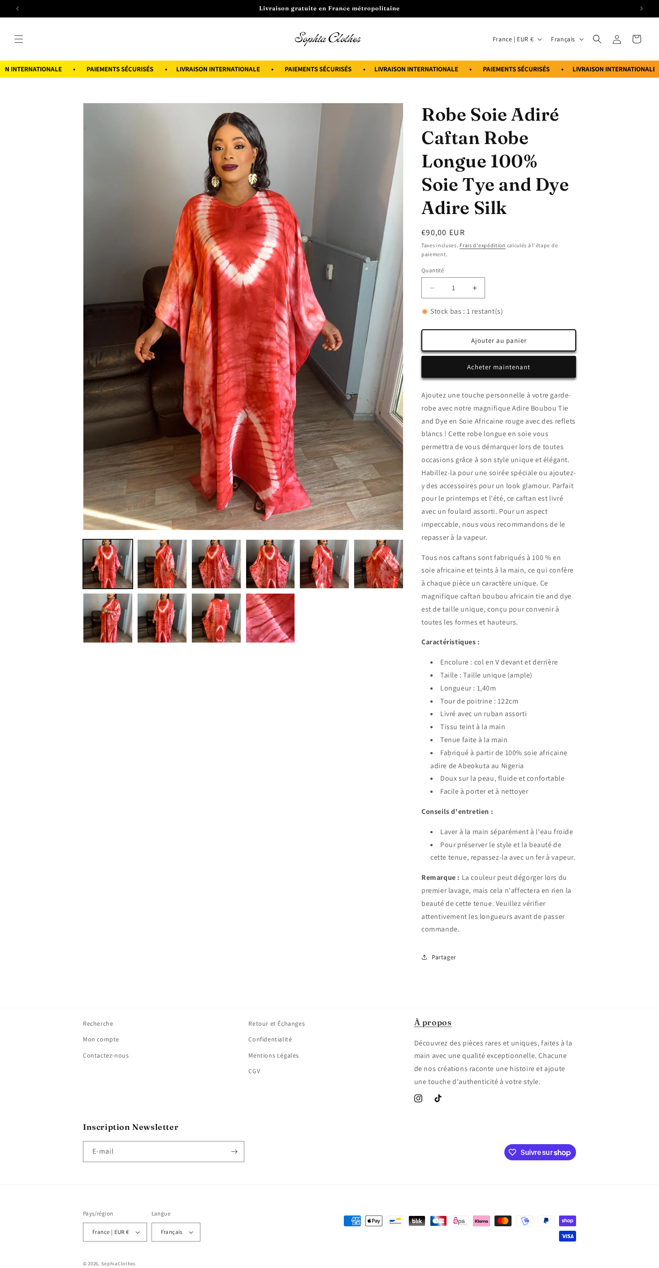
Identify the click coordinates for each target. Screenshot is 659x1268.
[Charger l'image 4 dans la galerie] (270, 564)
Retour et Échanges (276, 1023)
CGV (254, 1071)
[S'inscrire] (234, 1151)
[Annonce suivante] (641, 8)
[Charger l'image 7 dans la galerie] (108, 618)
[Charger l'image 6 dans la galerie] (378, 564)
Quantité (432, 270)
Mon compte (101, 1039)
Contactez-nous (106, 1055)
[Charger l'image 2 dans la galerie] (162, 564)
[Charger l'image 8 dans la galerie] (162, 618)
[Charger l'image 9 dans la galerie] (216, 618)
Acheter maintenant (498, 367)
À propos (433, 1022)
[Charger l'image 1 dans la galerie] (108, 564)
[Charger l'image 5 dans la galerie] (324, 564)
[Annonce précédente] (17, 8)
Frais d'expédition (483, 245)
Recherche (98, 1023)
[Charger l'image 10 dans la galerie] (270, 618)
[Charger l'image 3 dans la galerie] (216, 564)
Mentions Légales (273, 1055)
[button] (19, 39)
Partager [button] (444, 957)
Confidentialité (270, 1039)
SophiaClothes (118, 1263)
